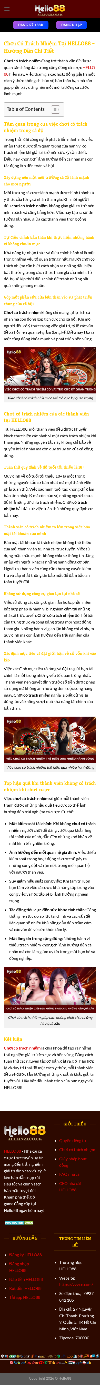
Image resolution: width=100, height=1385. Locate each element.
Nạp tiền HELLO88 (26, 1279)
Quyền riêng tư (72, 1140)
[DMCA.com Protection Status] (19, 1222)
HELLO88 (12, 1151)
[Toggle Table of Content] (53, 109)
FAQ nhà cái (70, 1174)
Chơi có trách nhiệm (77, 1149)
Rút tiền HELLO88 (25, 1288)
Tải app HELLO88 (24, 1297)
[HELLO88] (50, 9)
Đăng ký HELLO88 (25, 1254)
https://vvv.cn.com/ (76, 1284)
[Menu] (7, 9)
